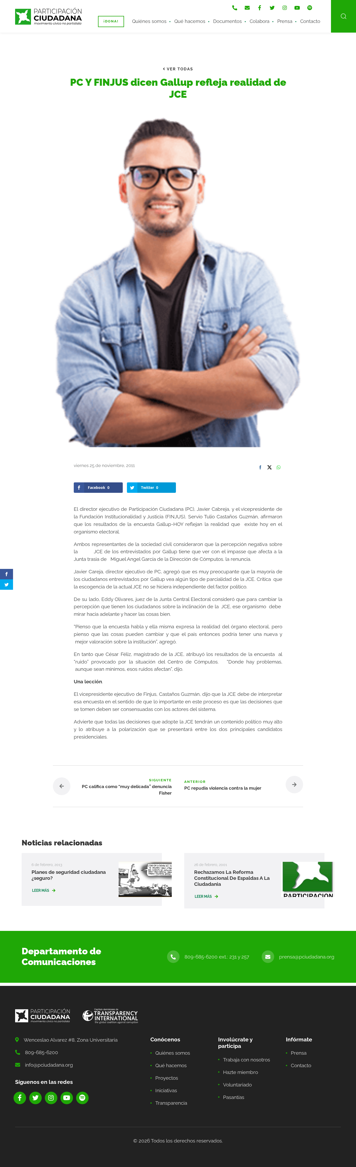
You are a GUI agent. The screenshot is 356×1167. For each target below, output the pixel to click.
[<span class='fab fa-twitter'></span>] (272, 8)
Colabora (259, 21)
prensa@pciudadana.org (306, 957)
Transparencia (171, 1103)
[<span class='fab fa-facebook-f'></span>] (260, 8)
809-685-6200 (41, 1052)
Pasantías (233, 1097)
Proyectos (166, 1078)
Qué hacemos (189, 21)
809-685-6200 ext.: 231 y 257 (217, 957)
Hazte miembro (240, 1072)
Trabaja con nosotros (246, 1059)
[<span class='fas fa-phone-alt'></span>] (235, 8)
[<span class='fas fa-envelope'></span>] (247, 8)
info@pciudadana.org (49, 1065)
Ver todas (179, 69)
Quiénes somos (149, 21)
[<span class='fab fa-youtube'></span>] (297, 8)
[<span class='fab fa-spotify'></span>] (310, 8)
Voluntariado (237, 1085)
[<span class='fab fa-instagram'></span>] (285, 8)
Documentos (227, 21)
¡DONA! (111, 21)
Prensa (284, 21)
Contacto (310, 21)
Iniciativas (166, 1090)
